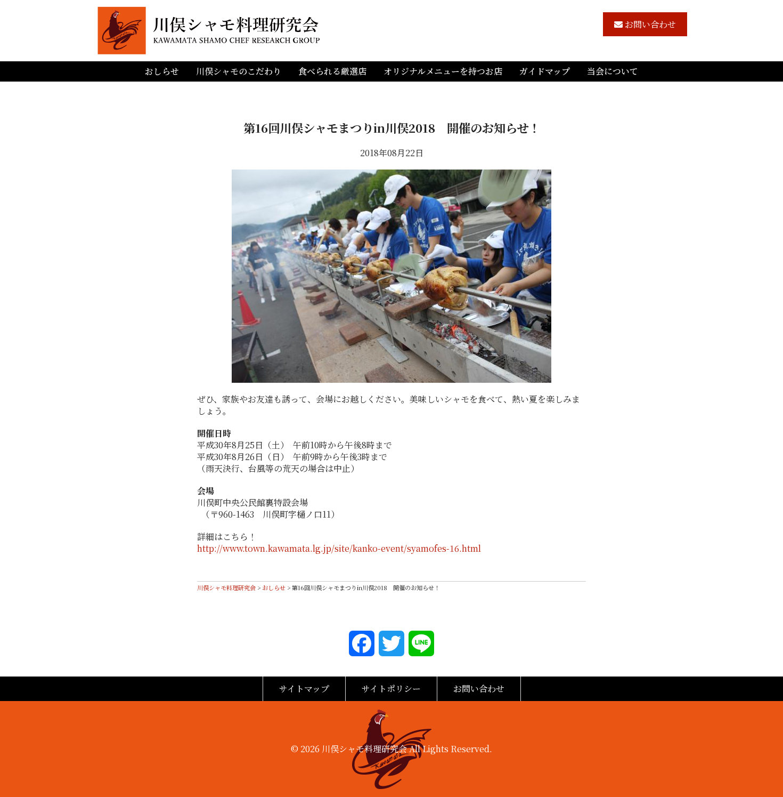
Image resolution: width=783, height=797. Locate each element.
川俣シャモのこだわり (238, 71)
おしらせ (162, 71)
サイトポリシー (391, 688)
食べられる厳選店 (332, 71)
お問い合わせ (649, 24)
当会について (612, 71)
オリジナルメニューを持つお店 (443, 71)
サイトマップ (304, 688)
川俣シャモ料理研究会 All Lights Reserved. (407, 749)
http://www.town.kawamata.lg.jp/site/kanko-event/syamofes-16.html (339, 548)
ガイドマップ (544, 71)
